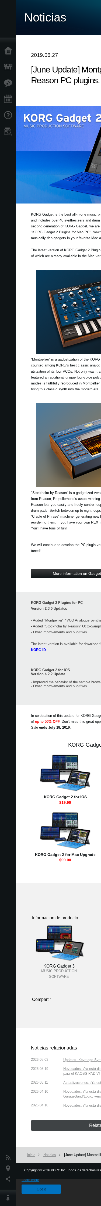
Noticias (9, 1157)
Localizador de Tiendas (9, 133)
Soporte (9, 115)
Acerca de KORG (9, 1198)
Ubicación (9, 1168)
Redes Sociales (9, 1179)
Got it (41, 1189)
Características (9, 83)
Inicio (9, 51)
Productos (9, 67)
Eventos (9, 99)
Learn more (30, 1180)
